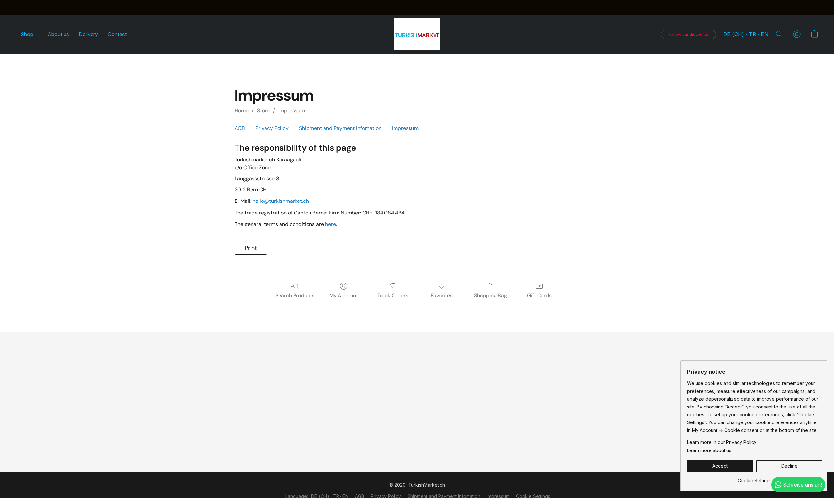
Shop (28, 34)
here (330, 224)
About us (58, 34)
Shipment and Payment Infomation (340, 128)
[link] (754, 478)
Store (263, 110)
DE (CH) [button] (733, 34)
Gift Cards (539, 295)
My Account (343, 295)
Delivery (88, 34)
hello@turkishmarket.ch (280, 201)
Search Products (295, 295)
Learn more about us (709, 450)
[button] (417, 34)
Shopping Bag (490, 295)
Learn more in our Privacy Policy (721, 442)
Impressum (291, 110)
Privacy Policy (272, 128)
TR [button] (752, 34)
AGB (240, 128)
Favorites (442, 295)
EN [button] (764, 34)
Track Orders (392, 295)
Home (242, 110)
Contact (117, 34)
